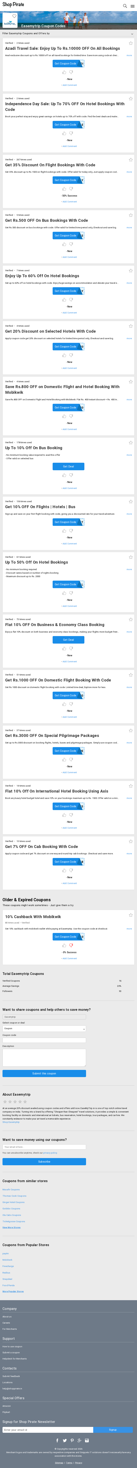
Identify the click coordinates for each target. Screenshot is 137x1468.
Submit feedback (11, 1376)
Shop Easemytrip (11, 1122)
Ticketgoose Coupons (14, 1221)
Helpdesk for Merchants (15, 1358)
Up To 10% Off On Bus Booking (33, 448)
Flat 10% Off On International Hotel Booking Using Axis (56, 791)
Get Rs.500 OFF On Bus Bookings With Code (46, 220)
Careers (6, 1323)
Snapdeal (7, 1279)
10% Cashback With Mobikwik (33, 916)
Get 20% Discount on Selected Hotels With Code (50, 331)
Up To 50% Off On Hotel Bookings (36, 562)
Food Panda (9, 1285)
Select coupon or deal (14, 1022)
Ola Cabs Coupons (12, 1215)
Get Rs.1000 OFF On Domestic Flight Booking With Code (58, 680)
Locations (8, 1382)
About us (7, 1316)
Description (8, 1046)
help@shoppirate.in (12, 1388)
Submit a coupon (11, 1352)
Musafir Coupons (11, 1189)
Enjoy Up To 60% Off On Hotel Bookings (42, 276)
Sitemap (59, 1462)
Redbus (6, 1272)
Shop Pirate (13, 5)
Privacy (78, 1462)
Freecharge (8, 1266)
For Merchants (10, 1329)
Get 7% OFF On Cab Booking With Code (41, 846)
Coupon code (9, 1035)
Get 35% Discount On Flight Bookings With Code (50, 165)
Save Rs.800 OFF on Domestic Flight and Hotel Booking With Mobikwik (62, 389)
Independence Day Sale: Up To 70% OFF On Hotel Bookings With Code (65, 107)
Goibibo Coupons (11, 1208)
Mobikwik (7, 1260)
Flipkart (6, 1412)
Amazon (7, 1406)
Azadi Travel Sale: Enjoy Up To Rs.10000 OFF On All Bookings (62, 48)
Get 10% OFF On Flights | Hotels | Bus (40, 506)
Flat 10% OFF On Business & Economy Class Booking (54, 624)
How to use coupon (12, 1346)
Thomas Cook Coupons (14, 1196)
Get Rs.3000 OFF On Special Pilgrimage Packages (52, 735)
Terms (69, 1462)
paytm (6, 1253)
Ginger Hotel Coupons (14, 1202)
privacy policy (50, 1153)
